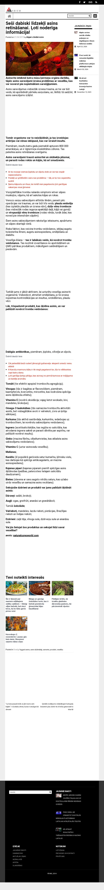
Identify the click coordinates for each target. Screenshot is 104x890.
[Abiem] (9, 16)
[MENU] (95, 16)
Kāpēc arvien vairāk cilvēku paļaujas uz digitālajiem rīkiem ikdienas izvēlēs (86, 38)
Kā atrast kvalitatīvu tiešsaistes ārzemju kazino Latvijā (85, 83)
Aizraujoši (17, 859)
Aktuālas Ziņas (19, 856)
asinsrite (46, 650)
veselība (60, 650)
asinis (27, 650)
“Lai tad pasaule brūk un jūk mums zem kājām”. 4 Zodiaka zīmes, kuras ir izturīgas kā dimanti (22, 706)
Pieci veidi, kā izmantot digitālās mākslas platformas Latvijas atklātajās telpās (87, 60)
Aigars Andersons (35, 37)
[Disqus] (39, 748)
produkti (53, 650)
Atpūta (15, 862)
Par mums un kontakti (65, 853)
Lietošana (60, 850)
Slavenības (17, 865)
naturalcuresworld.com (26, 535)
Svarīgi (16, 650)
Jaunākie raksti (19, 850)
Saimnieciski (18, 853)
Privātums (60, 856)
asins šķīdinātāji (36, 650)
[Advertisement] (39, 116)
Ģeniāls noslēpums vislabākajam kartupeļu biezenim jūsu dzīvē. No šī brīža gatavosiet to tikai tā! (56, 706)
